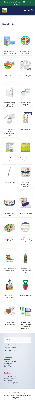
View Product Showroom (14, 345)
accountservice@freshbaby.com (13, 383)
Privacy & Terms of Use (11, 367)
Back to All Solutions (9, 17)
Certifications (8, 363)
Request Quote (10, 348)
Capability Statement (10, 361)
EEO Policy (7, 365)
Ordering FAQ (9, 350)
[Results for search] (17, 342)
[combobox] (17, 339)
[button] (24, 10)
